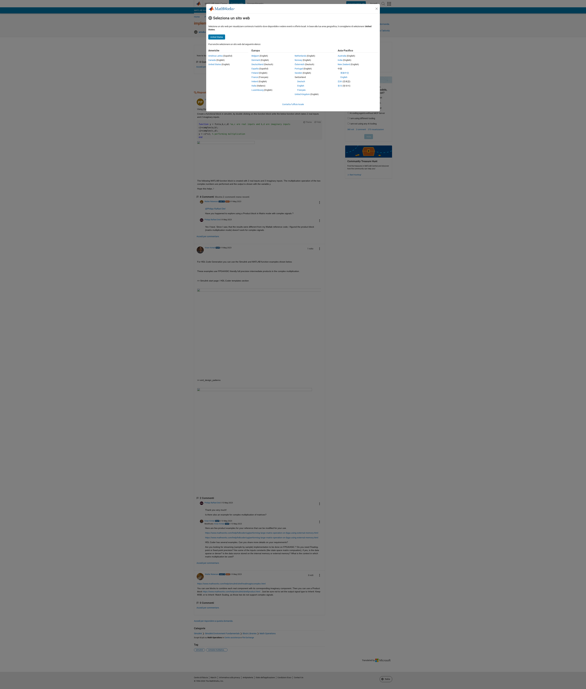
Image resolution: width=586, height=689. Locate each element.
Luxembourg (257, 90)
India (340, 60)
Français (301, 90)
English (300, 86)
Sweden (298, 73)
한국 (340, 86)
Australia (342, 56)
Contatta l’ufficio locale (293, 104)
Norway (298, 60)
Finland (255, 73)
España (255, 68)
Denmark (255, 60)
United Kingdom (302, 94)
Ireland (254, 81)
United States (214, 64)
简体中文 (344, 73)
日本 (340, 81)
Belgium (255, 56)
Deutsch (301, 81)
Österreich (299, 64)
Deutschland (257, 64)
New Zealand (344, 64)
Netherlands (300, 56)
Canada (212, 60)
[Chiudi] (376, 9)
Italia (253, 86)
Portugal (299, 68)
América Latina (215, 56)
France (254, 77)
